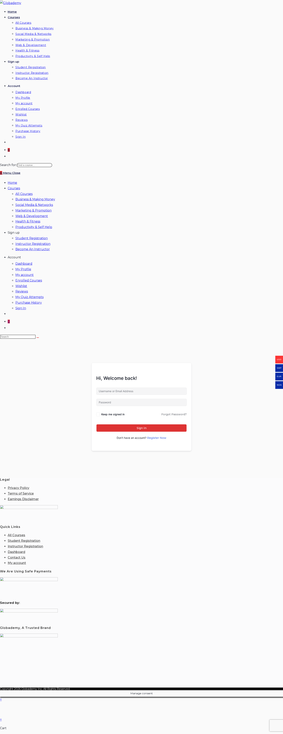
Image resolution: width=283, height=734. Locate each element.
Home (12, 183)
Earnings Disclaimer (23, 499)
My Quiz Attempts (29, 297)
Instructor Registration (32, 244)
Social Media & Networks (34, 205)
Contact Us (16, 557)
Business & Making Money (35, 199)
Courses (14, 188)
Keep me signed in (113, 414)
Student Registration (31, 238)
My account (24, 275)
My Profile (23, 269)
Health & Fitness (27, 221)
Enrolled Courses (28, 280)
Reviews (21, 291)
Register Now (156, 438)
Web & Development (31, 216)
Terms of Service (21, 493)
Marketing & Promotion (33, 210)
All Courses (24, 194)
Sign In (20, 308)
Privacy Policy (18, 488)
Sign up (14, 232)
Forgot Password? (174, 414)
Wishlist (21, 286)
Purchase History (28, 302)
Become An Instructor (32, 249)
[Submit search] (37, 337)
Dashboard (23, 263)
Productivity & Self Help (33, 227)
